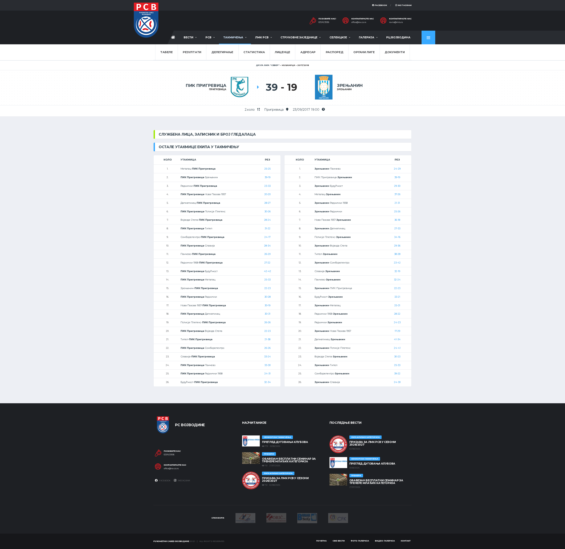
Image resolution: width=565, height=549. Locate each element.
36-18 (397, 219)
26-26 (267, 322)
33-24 (267, 356)
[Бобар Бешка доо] (307, 518)
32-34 (267, 382)
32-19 (397, 271)
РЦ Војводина (398, 37)
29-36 (397, 245)
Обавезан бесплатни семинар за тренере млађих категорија (289, 460)
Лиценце (282, 52)
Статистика (254, 52)
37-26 (397, 194)
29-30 (397, 185)
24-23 (397, 322)
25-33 (267, 279)
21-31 (397, 202)
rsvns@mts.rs (396, 22)
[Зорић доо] (276, 517)
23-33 (267, 185)
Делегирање (222, 52)
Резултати (192, 52)
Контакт (406, 541)
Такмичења (233, 37)
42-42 (267, 271)
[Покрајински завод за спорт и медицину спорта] (245, 518)
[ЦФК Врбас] (338, 518)
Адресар (308, 52)
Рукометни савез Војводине (171, 541)
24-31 (267, 373)
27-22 (267, 262)
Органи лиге (364, 52)
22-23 (267, 288)
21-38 (267, 339)
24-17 (267, 237)
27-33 (397, 228)
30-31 (267, 313)
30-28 (267, 296)
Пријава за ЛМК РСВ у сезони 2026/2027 (285, 479)
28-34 (267, 245)
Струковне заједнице (299, 37)
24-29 (397, 168)
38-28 (397, 254)
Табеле (166, 52)
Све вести (339, 541)
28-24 (267, 219)
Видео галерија (385, 541)
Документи (395, 52)
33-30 (267, 365)
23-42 (397, 262)
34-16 (397, 237)
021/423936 (323, 22)
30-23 (397, 356)
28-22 (397, 313)
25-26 (397, 211)
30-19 (267, 305)
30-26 (267, 211)
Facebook (380, 5)
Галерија (366, 37)
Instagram (404, 5)
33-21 (397, 296)
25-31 (397, 305)
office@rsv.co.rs (358, 22)
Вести (188, 37)
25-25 (267, 168)
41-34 (397, 339)
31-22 (267, 228)
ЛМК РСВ (262, 37)
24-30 (397, 382)
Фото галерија (360, 541)
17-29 (397, 330)
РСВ (208, 37)
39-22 (397, 373)
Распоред (334, 52)
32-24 (397, 279)
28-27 (267, 202)
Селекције (338, 37)
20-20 (267, 194)
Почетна (321, 541)
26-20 (267, 254)
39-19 (267, 177)
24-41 (397, 347)
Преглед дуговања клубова (285, 442)
